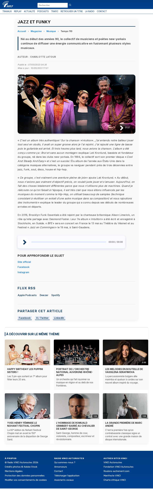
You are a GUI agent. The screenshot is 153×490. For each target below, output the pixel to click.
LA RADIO (89, 11)
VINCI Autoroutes (113, 462)
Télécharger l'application (66, 475)
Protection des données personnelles (25, 475)
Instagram (23, 272)
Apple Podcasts (27, 295)
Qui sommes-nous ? (64, 462)
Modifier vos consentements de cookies (26, 480)
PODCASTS (43, 11)
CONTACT (102, 11)
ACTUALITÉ (29, 11)
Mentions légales (14, 471)
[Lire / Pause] (119, 127)
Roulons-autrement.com (116, 471)
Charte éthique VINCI (115, 480)
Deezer (44, 295)
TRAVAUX (7, 11)
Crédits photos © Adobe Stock (21, 466)
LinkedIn (59, 318)
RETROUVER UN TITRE (72, 11)
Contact (58, 471)
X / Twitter (42, 318)
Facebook (23, 267)
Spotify (55, 295)
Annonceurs (60, 466)
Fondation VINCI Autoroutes (118, 466)
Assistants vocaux (64, 480)
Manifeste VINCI (112, 475)
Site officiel (24, 261)
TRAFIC (54, 11)
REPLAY (18, 11)
